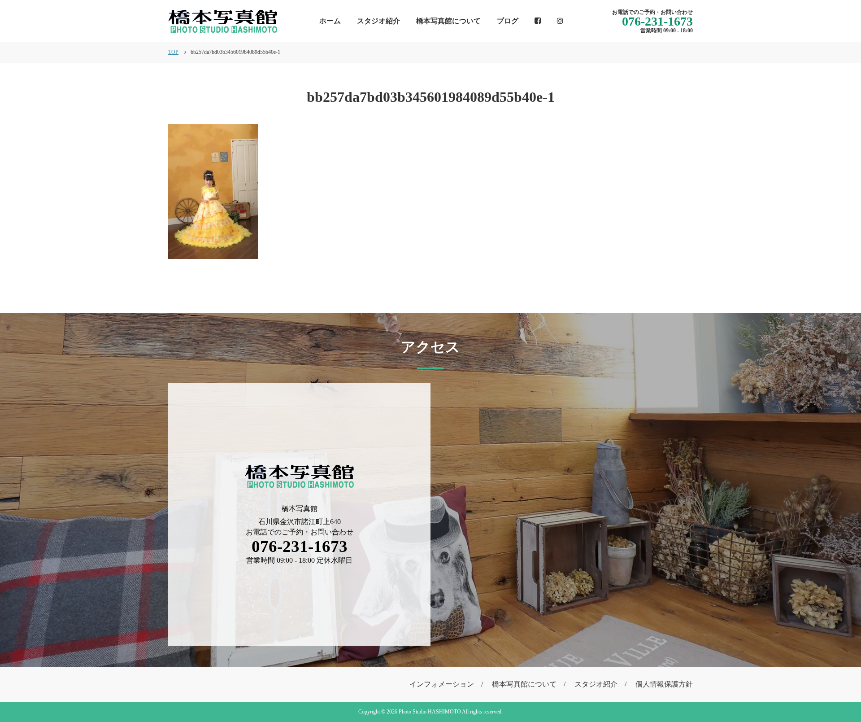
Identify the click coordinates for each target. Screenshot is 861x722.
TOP (173, 52)
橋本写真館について (448, 21)
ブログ (507, 21)
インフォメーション (441, 684)
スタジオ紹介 (378, 21)
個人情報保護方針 (664, 684)
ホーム (330, 21)
